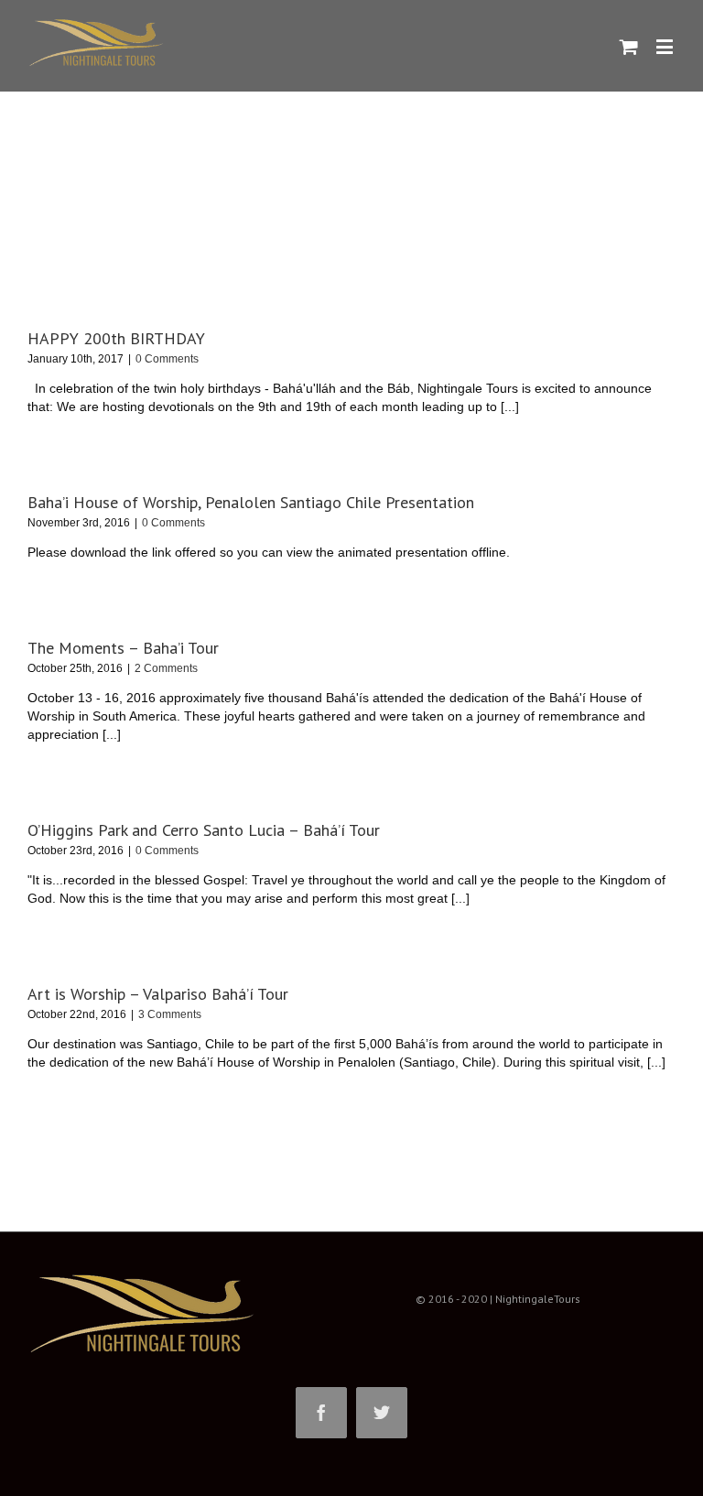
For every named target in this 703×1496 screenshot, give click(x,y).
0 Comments (167, 358)
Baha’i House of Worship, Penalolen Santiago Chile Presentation (250, 502)
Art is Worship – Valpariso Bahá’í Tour (157, 993)
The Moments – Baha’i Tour (123, 647)
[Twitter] (381, 1412)
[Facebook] (321, 1412)
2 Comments (166, 668)
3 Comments (169, 1014)
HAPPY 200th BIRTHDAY (116, 338)
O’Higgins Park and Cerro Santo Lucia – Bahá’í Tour (203, 829)
